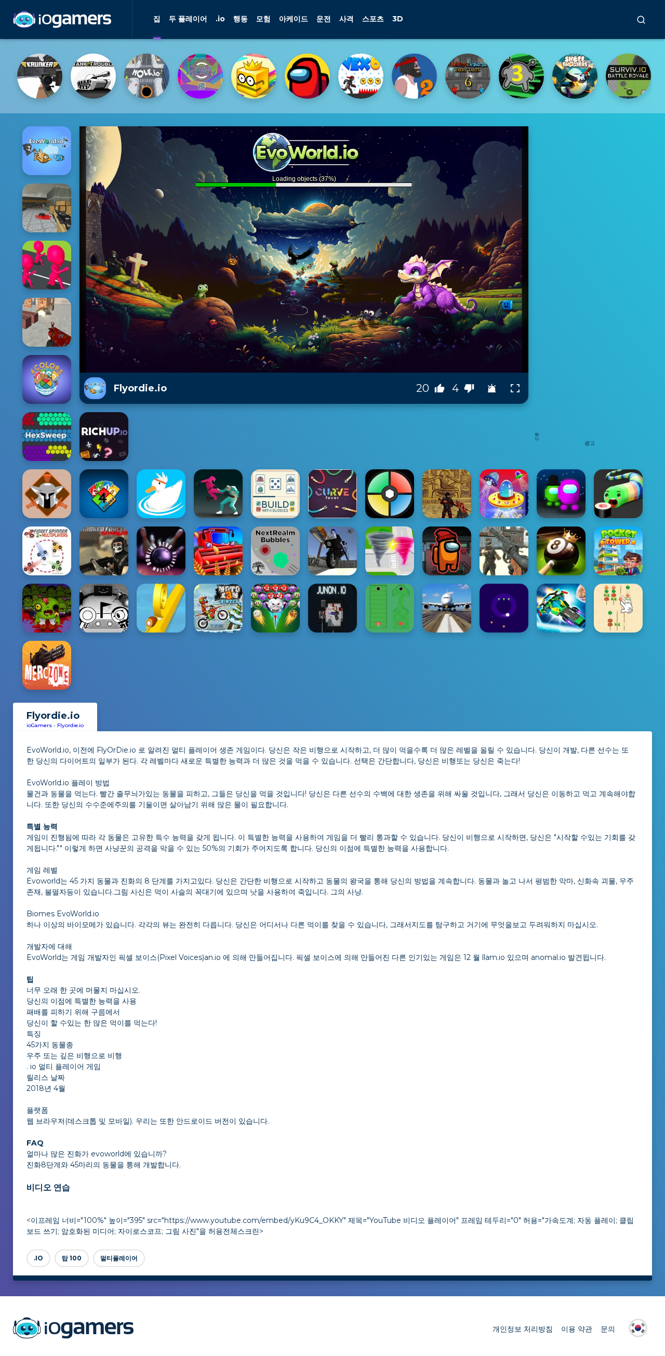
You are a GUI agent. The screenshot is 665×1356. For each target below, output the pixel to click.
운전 (323, 18)
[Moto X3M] (39, 76)
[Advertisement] (589, 282)
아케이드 (293, 18)
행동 (240, 18)
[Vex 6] (574, 76)
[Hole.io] (360, 76)
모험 (263, 18)
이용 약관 (576, 1329)
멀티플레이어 (119, 1258)
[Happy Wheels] (200, 76)
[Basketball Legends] (146, 76)
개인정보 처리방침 (523, 1329)
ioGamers (39, 725)
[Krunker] (253, 76)
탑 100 (72, 1258)
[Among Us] (521, 76)
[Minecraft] (93, 76)
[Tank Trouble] (307, 76)
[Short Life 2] (628, 76)
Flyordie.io (70, 725)
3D (397, 18)
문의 (608, 1329)
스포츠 (373, 18)
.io (220, 18)
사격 (346, 18)
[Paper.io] (467, 76)
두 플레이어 (188, 18)
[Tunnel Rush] (414, 76)
